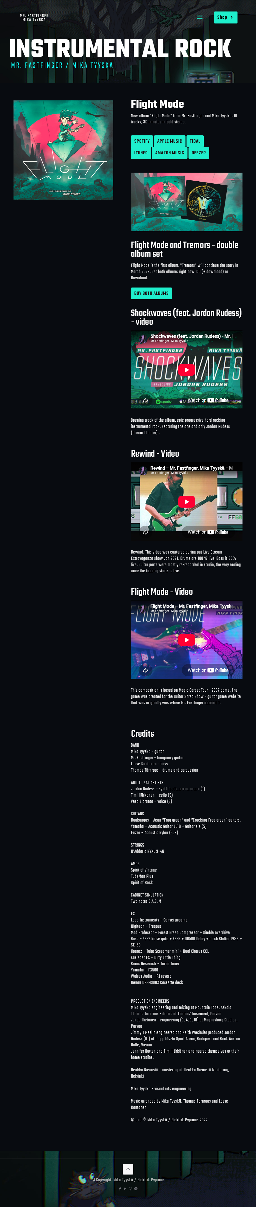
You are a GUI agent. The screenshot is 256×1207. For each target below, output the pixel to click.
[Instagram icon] (130, 1189)
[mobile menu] (200, 17)
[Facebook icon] (120, 1189)
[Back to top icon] (128, 1169)
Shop (222, 17)
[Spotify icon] (136, 1189)
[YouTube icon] (125, 1189)
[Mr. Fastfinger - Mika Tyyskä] (33, 17)
